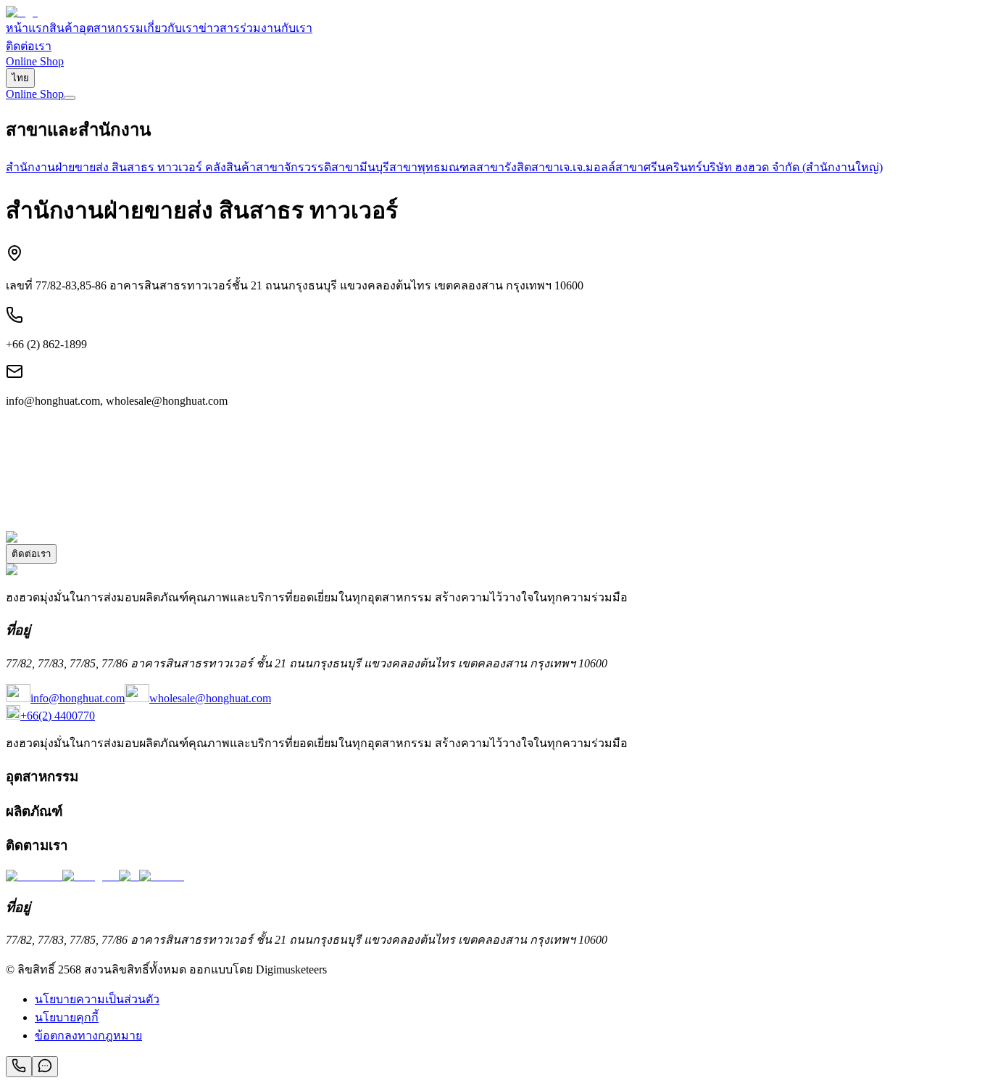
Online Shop (35, 61)
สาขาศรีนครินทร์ (658, 167)
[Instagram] (90, 876)
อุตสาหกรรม (111, 28)
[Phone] (19, 1066)
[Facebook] (34, 876)
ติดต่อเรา (28, 46)
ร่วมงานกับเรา (276, 28)
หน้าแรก (27, 28)
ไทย (20, 78)
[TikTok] (161, 876)
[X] (129, 876)
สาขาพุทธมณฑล (432, 167)
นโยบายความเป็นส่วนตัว (97, 999)
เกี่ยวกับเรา (171, 28)
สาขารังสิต (503, 167)
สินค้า (64, 28)
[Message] (45, 1066)
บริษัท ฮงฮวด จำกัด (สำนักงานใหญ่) (792, 167)
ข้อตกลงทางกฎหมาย (88, 1035)
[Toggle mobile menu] (69, 98)
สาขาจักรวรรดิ (293, 167)
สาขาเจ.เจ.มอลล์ (573, 167)
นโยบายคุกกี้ (67, 1017)
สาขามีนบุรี (360, 167)
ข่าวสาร (219, 28)
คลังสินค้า (230, 167)
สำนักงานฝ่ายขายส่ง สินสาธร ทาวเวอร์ (105, 167)
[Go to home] (22, 12)
